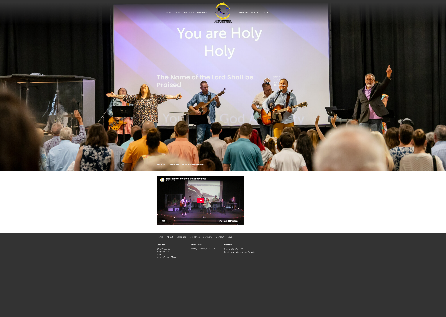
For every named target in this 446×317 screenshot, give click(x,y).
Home (168, 12)
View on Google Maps (166, 257)
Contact (256, 12)
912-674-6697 (237, 249)
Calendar (189, 12)
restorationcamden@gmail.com (243, 252)
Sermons (243, 12)
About (177, 12)
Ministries (202, 12)
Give (266, 12)
